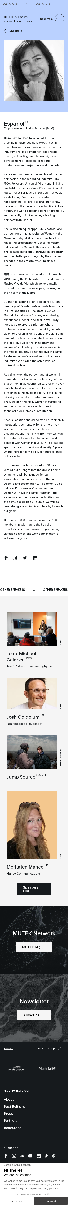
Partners (8, 1048)
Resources (12, 1127)
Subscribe (11, 1147)
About (9, 1099)
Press (8, 1113)
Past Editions (14, 1106)
